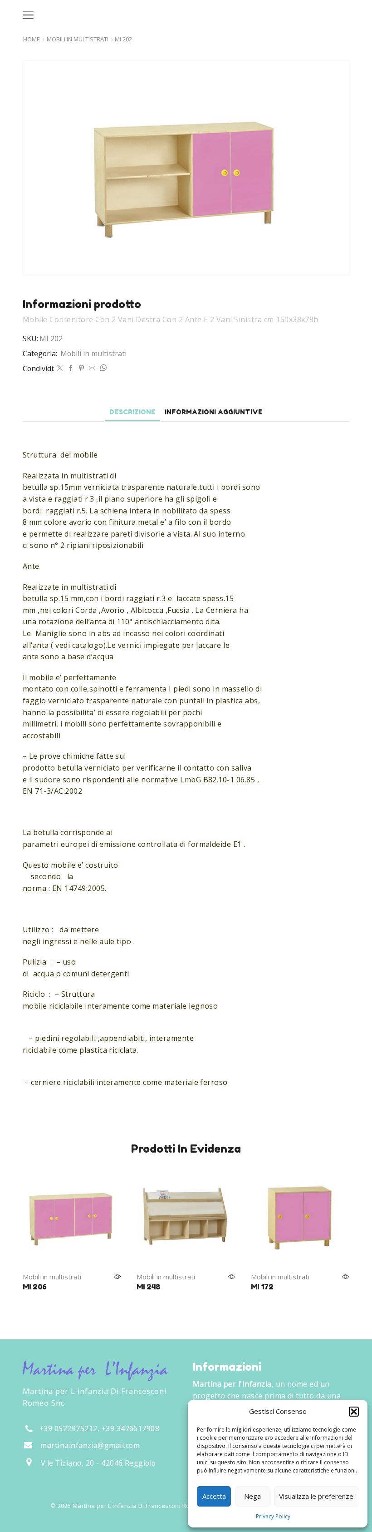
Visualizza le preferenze (316, 1496)
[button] (353, 1411)
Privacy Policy (273, 1516)
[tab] (132, 412)
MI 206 (35, 1286)
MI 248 (148, 1286)
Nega (252, 1496)
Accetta (214, 1496)
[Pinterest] (81, 368)
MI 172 (262, 1286)
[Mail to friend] (92, 368)
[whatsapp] (102, 368)
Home (31, 39)
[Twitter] (59, 368)
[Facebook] (70, 368)
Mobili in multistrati (77, 39)
